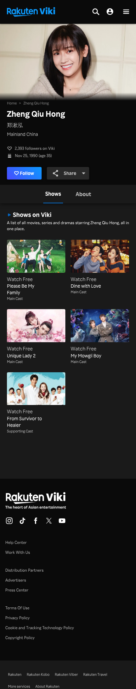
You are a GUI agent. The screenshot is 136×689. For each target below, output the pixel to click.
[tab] (53, 194)
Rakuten (14, 674)
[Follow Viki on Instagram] (9, 522)
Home (12, 103)
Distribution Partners (24, 570)
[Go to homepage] (31, 11)
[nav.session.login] (110, 12)
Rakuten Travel (95, 674)
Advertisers (15, 580)
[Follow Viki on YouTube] (62, 522)
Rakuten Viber (66, 674)
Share (70, 173)
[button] (126, 12)
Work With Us (17, 552)
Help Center (16, 542)
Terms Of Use (17, 607)
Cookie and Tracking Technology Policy (39, 627)
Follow (27, 173)
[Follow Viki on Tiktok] (22, 522)
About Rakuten (47, 686)
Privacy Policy (17, 617)
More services (19, 686)
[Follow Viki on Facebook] (36, 522)
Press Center (16, 590)
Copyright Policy (20, 637)
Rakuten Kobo (38, 674)
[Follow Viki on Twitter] (49, 522)
